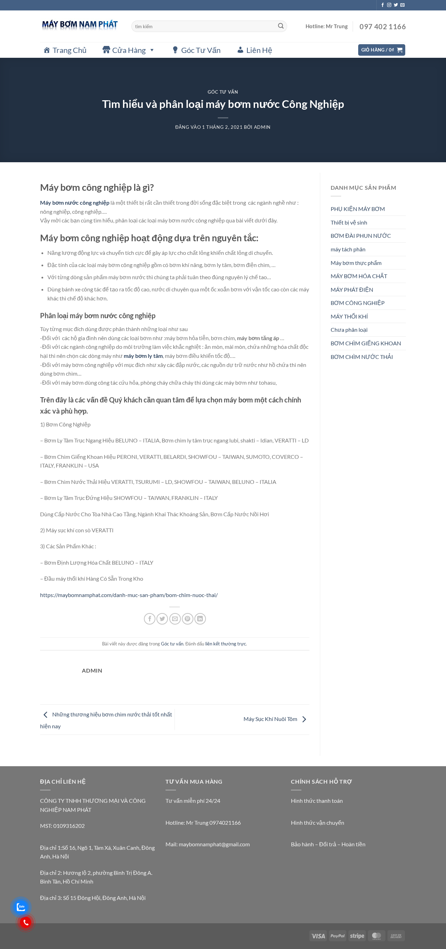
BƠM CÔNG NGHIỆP (358, 302)
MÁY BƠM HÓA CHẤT (359, 276)
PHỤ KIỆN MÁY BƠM (358, 208)
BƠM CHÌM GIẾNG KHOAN (366, 343)
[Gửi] (281, 26)
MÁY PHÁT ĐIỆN (352, 289)
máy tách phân (348, 249)
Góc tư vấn (223, 92)
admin (262, 127)
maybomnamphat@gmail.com (214, 844)
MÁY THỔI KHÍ (349, 316)
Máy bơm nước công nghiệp (74, 202)
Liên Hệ (259, 50)
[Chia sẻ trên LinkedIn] (200, 619)
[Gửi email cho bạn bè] (175, 619)
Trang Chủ (69, 50)
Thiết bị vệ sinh (349, 222)
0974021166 (225, 822)
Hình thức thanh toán (317, 800)
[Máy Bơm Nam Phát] (80, 26)
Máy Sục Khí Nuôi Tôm (271, 718)
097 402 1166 (382, 26)
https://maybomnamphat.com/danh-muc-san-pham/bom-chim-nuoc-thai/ (129, 594)
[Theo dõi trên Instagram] (389, 5)
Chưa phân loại (349, 329)
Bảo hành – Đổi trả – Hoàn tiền (328, 844)
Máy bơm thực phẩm (356, 262)
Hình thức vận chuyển (317, 822)
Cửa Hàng (129, 50)
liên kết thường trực (225, 643)
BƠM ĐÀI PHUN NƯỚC (361, 235)
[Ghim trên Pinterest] (187, 619)
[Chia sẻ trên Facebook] (149, 619)
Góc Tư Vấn (201, 50)
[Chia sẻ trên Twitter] (162, 619)
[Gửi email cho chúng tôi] (402, 5)
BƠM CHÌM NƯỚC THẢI (362, 356)
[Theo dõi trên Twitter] (396, 5)
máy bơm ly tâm (143, 355)
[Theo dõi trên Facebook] (382, 5)
